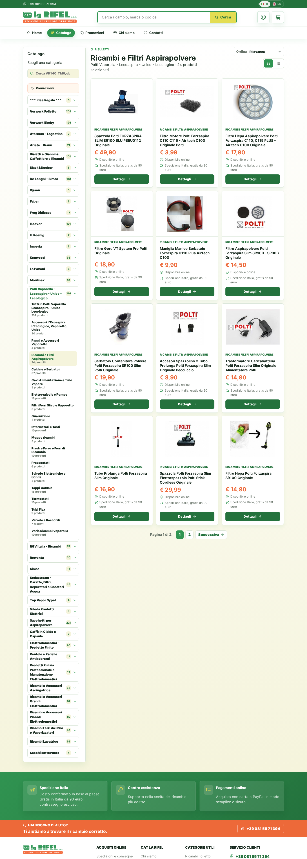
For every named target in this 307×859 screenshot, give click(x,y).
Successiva (208, 534)
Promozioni (94, 33)
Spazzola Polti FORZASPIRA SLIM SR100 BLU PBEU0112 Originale (118, 140)
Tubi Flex (38, 511)
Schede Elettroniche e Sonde (48, 477)
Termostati (40, 500)
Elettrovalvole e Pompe (49, 396)
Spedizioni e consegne (114, 856)
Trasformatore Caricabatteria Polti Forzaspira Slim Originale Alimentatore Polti (250, 365)
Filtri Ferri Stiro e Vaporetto (52, 407)
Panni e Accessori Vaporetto (45, 344)
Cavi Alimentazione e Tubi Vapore (51, 383)
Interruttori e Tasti (45, 428)
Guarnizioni (40, 418)
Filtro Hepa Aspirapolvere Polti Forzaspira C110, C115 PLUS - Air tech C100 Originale (251, 140)
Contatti (156, 33)
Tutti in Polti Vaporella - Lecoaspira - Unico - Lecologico (49, 309)
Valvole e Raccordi (45, 522)
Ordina (241, 51)
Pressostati (40, 464)
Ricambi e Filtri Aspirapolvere (42, 358)
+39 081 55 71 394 (263, 828)
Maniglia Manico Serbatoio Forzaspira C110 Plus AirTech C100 (185, 253)
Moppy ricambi (43, 439)
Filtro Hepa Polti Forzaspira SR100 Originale (248, 475)
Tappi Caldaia (41, 489)
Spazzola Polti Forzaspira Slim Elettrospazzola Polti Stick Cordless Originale (185, 478)
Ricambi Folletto (198, 856)
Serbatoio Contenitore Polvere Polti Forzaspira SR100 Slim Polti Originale (120, 365)
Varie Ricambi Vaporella (49, 532)
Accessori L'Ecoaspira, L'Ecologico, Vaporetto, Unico (49, 328)
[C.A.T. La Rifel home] (50, 17)
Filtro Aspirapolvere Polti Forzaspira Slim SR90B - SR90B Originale (252, 253)
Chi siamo (127, 33)
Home (37, 33)
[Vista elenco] (278, 63)
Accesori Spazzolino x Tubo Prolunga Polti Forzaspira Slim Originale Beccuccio (185, 365)
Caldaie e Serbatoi (45, 371)
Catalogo (63, 33)
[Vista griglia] (268, 63)
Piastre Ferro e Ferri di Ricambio (48, 451)
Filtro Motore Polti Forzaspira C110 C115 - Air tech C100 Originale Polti (184, 140)
